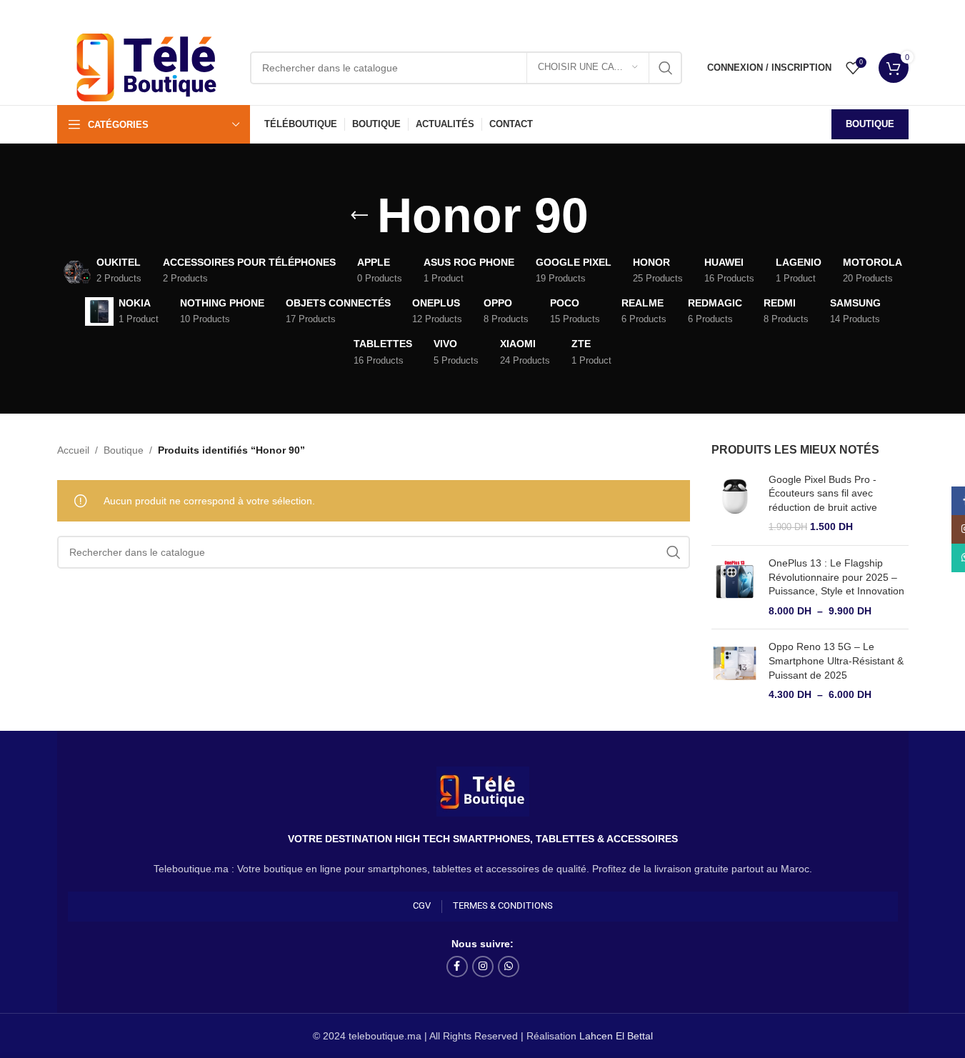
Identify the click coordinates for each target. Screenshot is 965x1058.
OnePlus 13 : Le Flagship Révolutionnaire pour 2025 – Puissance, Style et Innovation (836, 577)
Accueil (73, 450)
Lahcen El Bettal (616, 1036)
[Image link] (482, 791)
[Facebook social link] (457, 966)
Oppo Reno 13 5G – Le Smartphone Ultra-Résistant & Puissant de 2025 (836, 660)
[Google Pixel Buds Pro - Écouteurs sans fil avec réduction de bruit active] (734, 503)
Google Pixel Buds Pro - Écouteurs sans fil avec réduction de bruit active (823, 493)
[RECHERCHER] (665, 67)
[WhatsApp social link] (508, 966)
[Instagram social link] (483, 966)
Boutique (870, 124)
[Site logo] (146, 66)
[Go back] (359, 215)
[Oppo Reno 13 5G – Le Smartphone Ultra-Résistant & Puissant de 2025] (734, 671)
